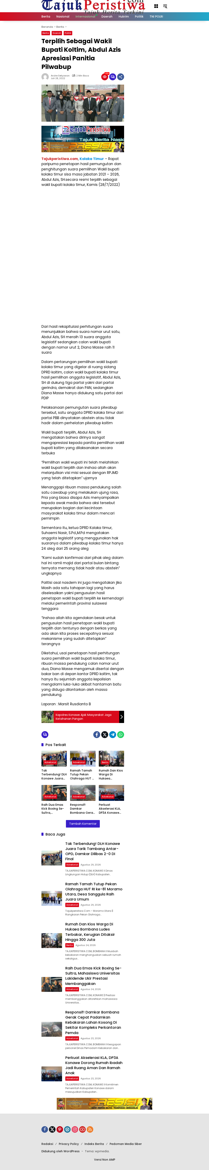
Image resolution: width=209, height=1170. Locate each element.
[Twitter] (104, 734)
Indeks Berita (94, 1144)
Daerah (57, 33)
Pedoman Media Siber (126, 1144)
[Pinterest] (60, 1129)
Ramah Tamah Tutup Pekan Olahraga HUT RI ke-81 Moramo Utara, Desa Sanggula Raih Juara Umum (82, 775)
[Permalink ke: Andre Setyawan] (46, 77)
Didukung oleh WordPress (60, 1151)
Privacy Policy (69, 1144)
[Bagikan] (120, 76)
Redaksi (47, 1144)
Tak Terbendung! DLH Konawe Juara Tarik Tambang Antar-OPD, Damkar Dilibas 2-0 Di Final (54, 775)
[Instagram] (75, 1129)
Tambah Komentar (83, 824)
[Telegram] (112, 734)
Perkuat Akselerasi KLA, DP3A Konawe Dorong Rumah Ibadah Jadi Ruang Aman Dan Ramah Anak (110, 809)
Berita (45, 33)
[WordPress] (67, 1129)
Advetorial (50, 762)
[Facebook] (96, 734)
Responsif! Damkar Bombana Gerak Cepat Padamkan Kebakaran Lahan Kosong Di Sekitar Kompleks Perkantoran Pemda (82, 809)
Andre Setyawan (60, 76)
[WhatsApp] (120, 734)
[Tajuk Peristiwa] (93, 6)
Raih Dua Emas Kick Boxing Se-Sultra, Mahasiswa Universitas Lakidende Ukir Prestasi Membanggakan (53, 809)
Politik (68, 33)
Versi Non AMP (104, 1160)
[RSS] (90, 1129)
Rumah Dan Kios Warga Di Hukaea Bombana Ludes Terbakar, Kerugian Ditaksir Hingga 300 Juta (111, 775)
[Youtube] (82, 1129)
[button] (156, 6)
